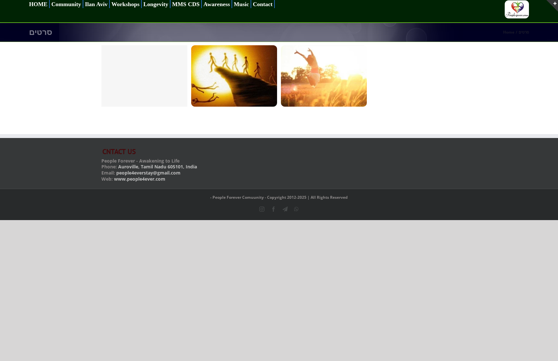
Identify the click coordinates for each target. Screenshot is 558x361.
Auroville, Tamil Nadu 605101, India (157, 167)
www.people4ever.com (139, 179)
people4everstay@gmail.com (148, 173)
